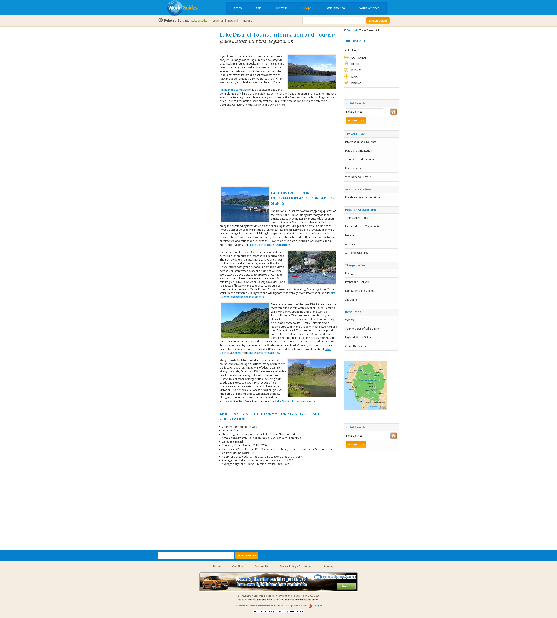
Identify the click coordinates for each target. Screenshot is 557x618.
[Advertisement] (175, 96)
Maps (354, 77)
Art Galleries (352, 244)
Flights (356, 70)
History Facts (353, 168)
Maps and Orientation (358, 150)
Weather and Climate (358, 177)
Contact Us (261, 566)
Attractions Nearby (356, 253)
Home (217, 566)
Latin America (335, 8)
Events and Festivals (357, 282)
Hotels (356, 64)
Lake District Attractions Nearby (295, 401)
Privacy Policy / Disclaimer (296, 566)
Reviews (356, 83)
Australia (281, 8)
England (233, 20)
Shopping (351, 299)
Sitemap (328, 566)
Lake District (199, 20)
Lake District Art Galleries (263, 353)
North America (369, 8)
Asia (259, 8)
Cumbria (218, 20)
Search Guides (378, 20)
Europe (307, 8)
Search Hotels (356, 120)
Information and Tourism (360, 142)
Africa (238, 8)
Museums (351, 235)
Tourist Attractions (356, 218)
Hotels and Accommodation (362, 197)
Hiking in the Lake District (236, 90)
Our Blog (237, 566)
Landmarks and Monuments (362, 226)
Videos (349, 320)
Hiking (349, 273)
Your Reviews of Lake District (362, 329)
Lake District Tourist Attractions (270, 245)
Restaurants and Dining (359, 290)
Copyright (353, 30)
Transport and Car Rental (360, 159)
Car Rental (358, 58)
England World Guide (358, 337)
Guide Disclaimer (355, 346)
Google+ (318, 605)
